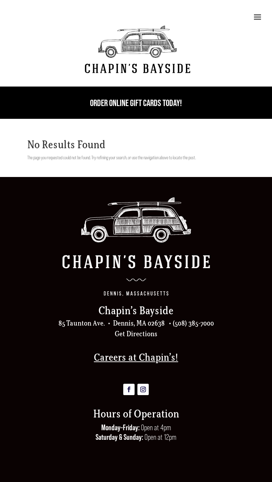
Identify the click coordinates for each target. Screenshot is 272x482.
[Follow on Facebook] (129, 389)
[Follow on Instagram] (143, 389)
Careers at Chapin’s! (136, 357)
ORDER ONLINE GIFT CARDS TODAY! (136, 103)
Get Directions (136, 333)
